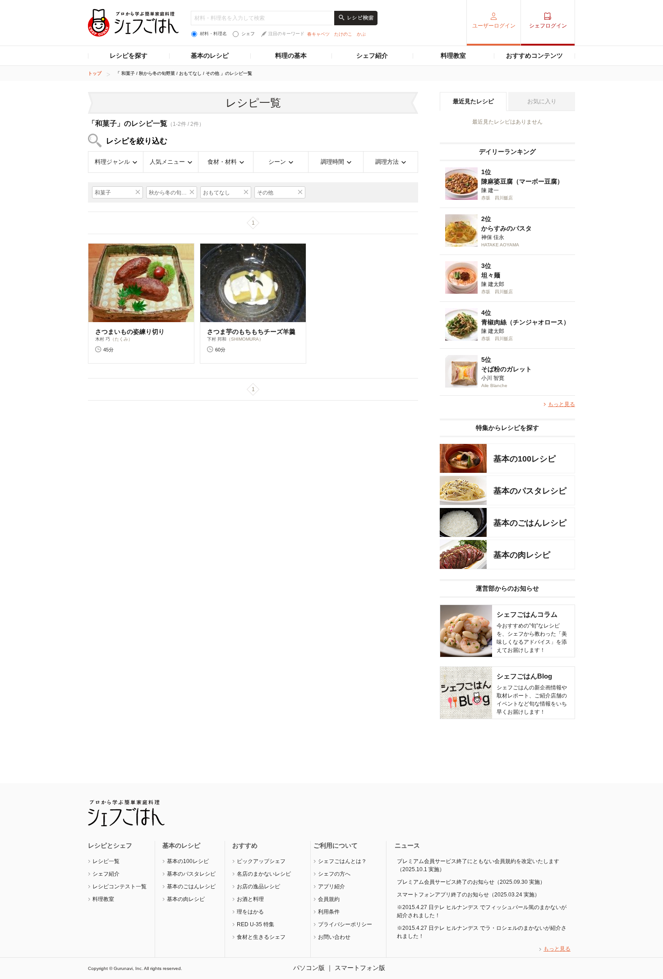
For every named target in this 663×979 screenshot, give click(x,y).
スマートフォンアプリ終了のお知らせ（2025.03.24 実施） (468, 894)
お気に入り (542, 101)
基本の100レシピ (188, 861)
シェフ (248, 33)
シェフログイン (548, 26)
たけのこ (343, 34)
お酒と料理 (250, 899)
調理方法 (387, 161)
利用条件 (329, 912)
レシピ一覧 (106, 861)
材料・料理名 (213, 33)
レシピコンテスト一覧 (119, 886)
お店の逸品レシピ (258, 886)
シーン (277, 161)
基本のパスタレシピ (191, 874)
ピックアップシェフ (261, 861)
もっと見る (561, 404)
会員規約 (329, 899)
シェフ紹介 (372, 55)
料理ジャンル (112, 161)
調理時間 (332, 161)
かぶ (361, 34)
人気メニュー (167, 161)
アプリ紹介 (331, 886)
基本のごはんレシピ (191, 886)
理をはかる (250, 912)
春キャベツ (318, 34)
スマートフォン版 (360, 967)
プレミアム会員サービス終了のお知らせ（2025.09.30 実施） (471, 882)
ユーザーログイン (494, 26)
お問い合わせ (334, 937)
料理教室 (453, 55)
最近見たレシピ (473, 101)
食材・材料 (222, 161)
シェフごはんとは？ (342, 861)
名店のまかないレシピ (264, 874)
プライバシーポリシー (345, 924)
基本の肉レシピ (186, 899)
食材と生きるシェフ (261, 937)
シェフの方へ (334, 874)
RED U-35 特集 (255, 924)
